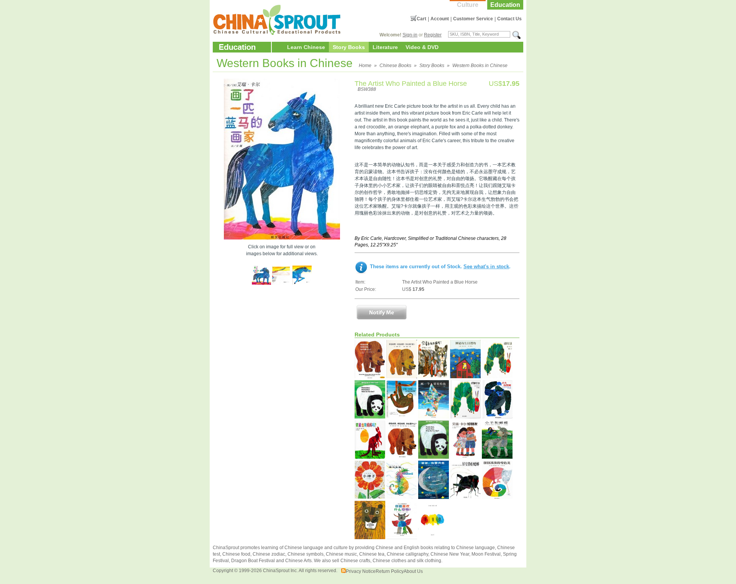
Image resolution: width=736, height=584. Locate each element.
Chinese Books (395, 65)
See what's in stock (486, 266)
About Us (413, 571)
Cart (421, 18)
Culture (467, 5)
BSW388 (367, 89)
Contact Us (509, 18)
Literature (385, 47)
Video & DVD (422, 47)
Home (365, 65)
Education (505, 5)
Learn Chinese (306, 47)
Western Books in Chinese (480, 65)
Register (433, 35)
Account (439, 18)
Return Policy (390, 571)
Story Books (349, 47)
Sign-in (409, 35)
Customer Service (473, 18)
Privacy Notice (361, 571)
